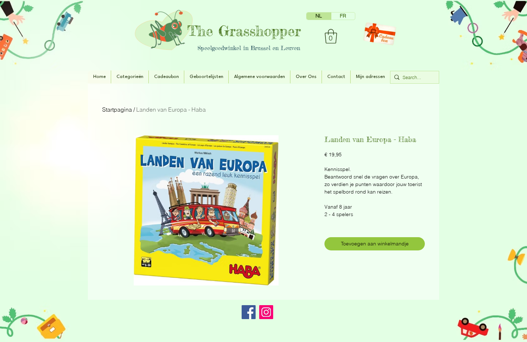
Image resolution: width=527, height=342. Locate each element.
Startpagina (117, 109)
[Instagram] (266, 312)
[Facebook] (249, 312)
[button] (331, 36)
